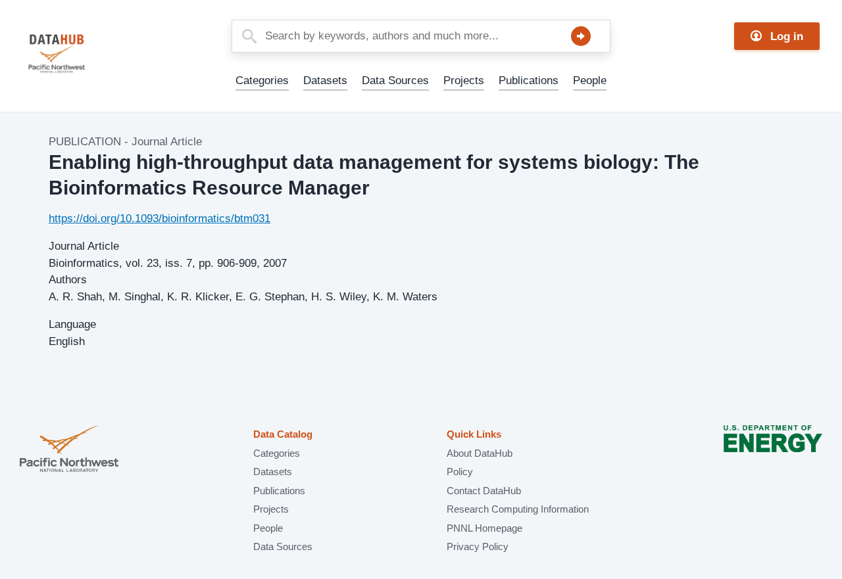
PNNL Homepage (484, 528)
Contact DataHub (484, 490)
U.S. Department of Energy (773, 450)
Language (72, 324)
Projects (463, 80)
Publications (528, 80)
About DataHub (479, 453)
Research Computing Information (518, 509)
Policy (460, 471)
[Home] (88, 54)
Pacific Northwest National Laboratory (69, 450)
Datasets (325, 80)
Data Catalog (282, 434)
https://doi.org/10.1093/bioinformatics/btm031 (159, 218)
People (590, 80)
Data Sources (395, 80)
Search (581, 36)
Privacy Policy (477, 546)
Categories (262, 80)
